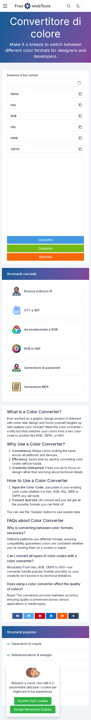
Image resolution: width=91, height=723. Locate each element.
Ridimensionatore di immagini (32, 655)
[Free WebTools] (33, 6)
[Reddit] (62, 616)
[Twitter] (28, 616)
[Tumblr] (73, 616)
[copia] (80, 94)
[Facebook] (17, 616)
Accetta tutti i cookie (33, 701)
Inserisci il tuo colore (22, 75)
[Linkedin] (51, 616)
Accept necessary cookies (33, 709)
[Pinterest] (40, 616)
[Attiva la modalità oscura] (78, 6)
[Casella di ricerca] (69, 6)
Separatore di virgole (26, 643)
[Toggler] (5, 6)
